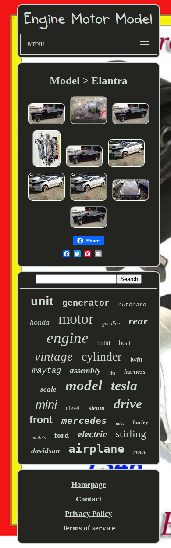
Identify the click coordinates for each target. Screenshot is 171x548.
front (41, 419)
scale (48, 389)
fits (112, 372)
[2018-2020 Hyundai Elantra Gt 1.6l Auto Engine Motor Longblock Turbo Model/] (46, 166)
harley (140, 422)
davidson (45, 451)
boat (125, 342)
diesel (73, 408)
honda (40, 322)
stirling (131, 434)
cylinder (101, 356)
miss (120, 423)
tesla (124, 385)
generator (86, 303)
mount (139, 452)
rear (138, 321)
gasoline (111, 324)
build (103, 343)
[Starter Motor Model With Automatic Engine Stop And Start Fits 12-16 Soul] (126, 166)
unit (42, 300)
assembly (85, 370)
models (39, 437)
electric (92, 434)
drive (128, 403)
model (83, 385)
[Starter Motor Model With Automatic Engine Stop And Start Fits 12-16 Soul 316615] (46, 123)
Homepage (88, 484)
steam (97, 407)
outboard (132, 305)
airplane (96, 448)
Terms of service (88, 528)
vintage (54, 356)
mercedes (84, 420)
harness (135, 371)
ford (61, 435)
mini (46, 404)
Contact (89, 499)
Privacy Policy (88, 513)
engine (67, 337)
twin (136, 359)
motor (75, 318)
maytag (46, 370)
